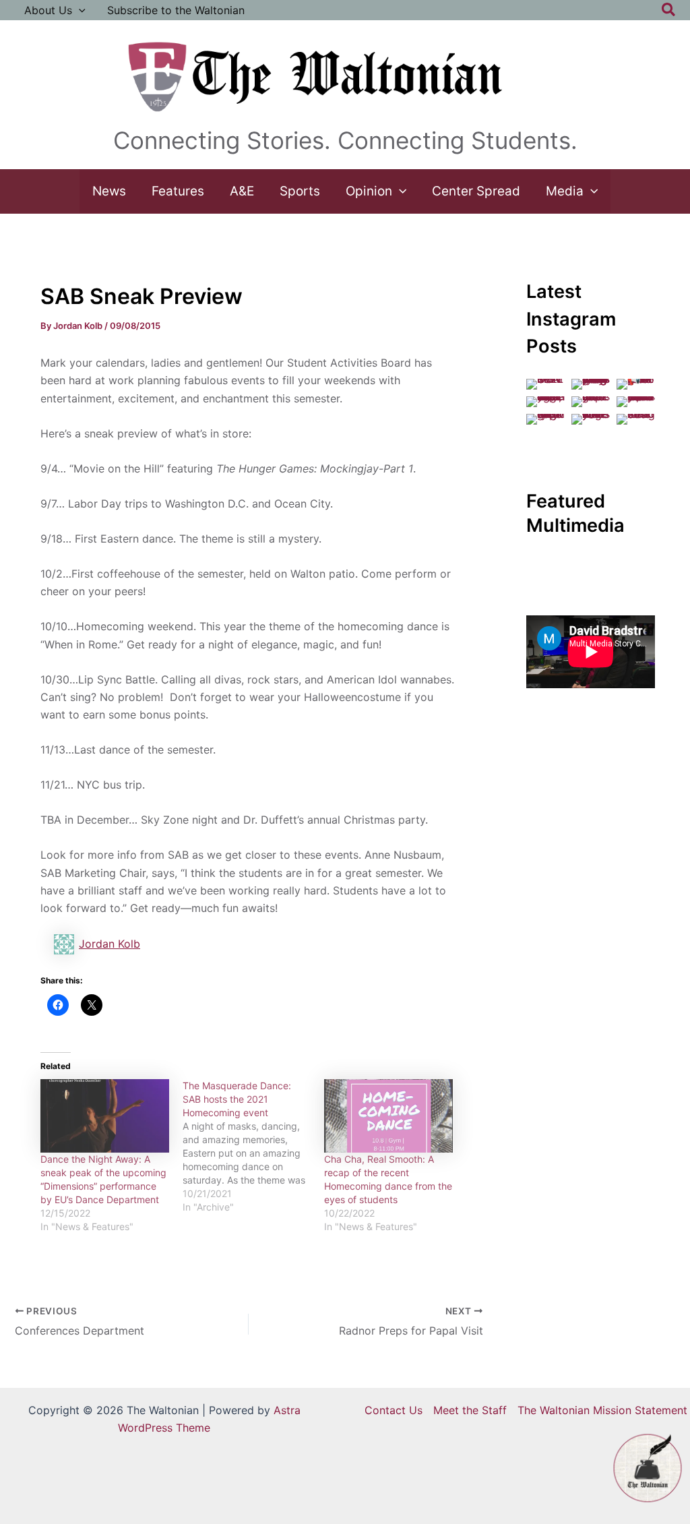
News (109, 191)
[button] (79, 10)
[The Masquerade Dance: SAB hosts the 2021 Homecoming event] (254, 1146)
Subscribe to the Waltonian (176, 10)
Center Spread (476, 191)
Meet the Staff (470, 1410)
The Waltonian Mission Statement (602, 1410)
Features (178, 191)
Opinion (369, 191)
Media (565, 191)
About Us (48, 10)
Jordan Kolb (109, 943)
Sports (300, 191)
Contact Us (393, 1410)
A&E (242, 191)
